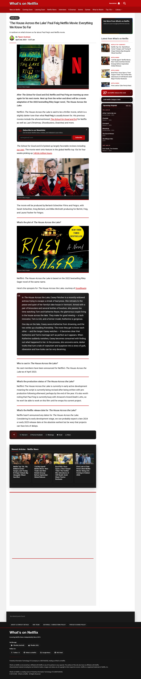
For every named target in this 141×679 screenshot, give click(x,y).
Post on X (24, 435)
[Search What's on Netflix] (124, 3)
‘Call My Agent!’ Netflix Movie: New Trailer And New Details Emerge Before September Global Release (41, 472)
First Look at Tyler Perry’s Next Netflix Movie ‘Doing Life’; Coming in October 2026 (83, 471)
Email (60, 435)
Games (87, 10)
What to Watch (98, 10)
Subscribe (78, 137)
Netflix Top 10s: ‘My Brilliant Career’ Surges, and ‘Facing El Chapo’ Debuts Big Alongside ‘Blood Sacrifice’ (20, 472)
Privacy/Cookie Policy (78, 624)
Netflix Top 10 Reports (118, 44)
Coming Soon (28, 10)
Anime (80, 10)
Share (69, 435)
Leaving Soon (40, 10)
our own (20, 149)
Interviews (62, 10)
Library (118, 10)
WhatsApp (51, 435)
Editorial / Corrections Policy (54, 624)
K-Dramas (72, 10)
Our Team (36, 624)
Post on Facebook (37, 435)
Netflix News (51, 10)
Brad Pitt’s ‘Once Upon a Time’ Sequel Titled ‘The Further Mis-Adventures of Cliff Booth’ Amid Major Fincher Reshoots (62, 473)
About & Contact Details (20, 624)
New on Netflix (15, 10)
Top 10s (109, 10)
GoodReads (81, 288)
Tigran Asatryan (24, 37)
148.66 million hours (42, 153)
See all (128, 106)
